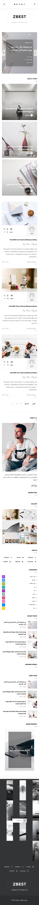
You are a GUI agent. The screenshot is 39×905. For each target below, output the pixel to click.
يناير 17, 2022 (5, 262)
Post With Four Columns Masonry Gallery (23, 239)
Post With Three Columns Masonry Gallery (23, 306)
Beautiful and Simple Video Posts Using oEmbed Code (14, 633)
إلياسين (28, 57)
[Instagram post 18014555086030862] (23, 810)
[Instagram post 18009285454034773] (23, 831)
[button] (3, 53)
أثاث (32, 244)
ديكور (28, 244)
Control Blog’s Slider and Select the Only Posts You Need (14, 652)
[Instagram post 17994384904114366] (10, 790)
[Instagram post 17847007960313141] (10, 810)
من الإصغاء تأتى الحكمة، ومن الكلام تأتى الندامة (21, 48)
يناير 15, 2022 (5, 328)
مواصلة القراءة (31, 262)
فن (23, 244)
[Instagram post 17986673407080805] (23, 790)
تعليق (28, 62)
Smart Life (28, 43)
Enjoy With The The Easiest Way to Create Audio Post (16, 643)
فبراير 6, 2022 (27, 59)
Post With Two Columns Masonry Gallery (23, 372)
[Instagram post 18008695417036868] (10, 831)
